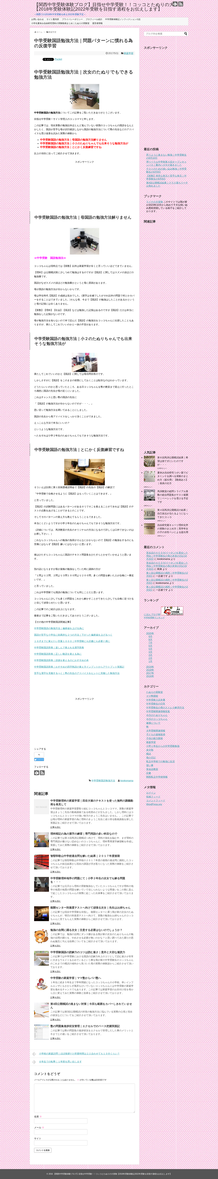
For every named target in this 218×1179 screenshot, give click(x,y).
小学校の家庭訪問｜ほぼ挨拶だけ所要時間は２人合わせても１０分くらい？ (79, 1053)
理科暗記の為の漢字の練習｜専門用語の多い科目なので (83, 833)
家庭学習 (128, 53)
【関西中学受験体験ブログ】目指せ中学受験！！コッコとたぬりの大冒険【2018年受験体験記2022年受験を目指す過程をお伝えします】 (108, 6)
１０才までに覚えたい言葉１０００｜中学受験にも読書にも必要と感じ (72, 641)
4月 (150, 652)
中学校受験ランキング (154, 617)
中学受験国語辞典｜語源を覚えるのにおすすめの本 (61, 660)
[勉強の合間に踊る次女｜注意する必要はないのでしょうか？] (41, 936)
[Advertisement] (84, 184)
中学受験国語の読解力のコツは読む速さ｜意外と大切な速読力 (87, 952)
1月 (150, 661)
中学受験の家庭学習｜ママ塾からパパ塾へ (75, 978)
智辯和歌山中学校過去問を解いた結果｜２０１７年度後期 (85, 855)
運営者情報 (97, 23)
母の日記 (151, 757)
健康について (153, 723)
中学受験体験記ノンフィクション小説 (122, 19)
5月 (150, 649)
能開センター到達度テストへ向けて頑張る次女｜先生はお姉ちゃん (90, 907)
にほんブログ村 (152, 614)
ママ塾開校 (152, 696)
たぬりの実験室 (154, 692)
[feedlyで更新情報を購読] (175, 3)
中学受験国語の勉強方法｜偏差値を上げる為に (59, 628)
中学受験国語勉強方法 (103, 780)
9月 (150, 636)
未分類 (149, 750)
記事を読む (55, 827)
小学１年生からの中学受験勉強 (162, 746)
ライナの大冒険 (154, 202)
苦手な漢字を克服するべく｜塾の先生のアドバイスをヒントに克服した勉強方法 (77, 673)
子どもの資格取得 (155, 734)
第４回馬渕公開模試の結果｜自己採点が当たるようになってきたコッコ (172, 513)
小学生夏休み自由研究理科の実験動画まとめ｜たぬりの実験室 (60, 23)
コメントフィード (155, 800)
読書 (148, 773)
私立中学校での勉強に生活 (160, 761)
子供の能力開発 (154, 738)
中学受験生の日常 (155, 703)
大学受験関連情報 (155, 730)
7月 (150, 642)
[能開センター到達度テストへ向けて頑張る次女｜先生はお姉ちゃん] (41, 913)
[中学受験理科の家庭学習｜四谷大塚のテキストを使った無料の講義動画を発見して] (41, 806)
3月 (150, 655)
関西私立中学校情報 (157, 777)
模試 (148, 754)
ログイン (151, 793)
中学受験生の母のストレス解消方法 (165, 707)
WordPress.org (154, 804)
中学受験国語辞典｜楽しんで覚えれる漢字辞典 (59, 647)
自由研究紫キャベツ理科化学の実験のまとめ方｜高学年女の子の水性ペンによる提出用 (172, 528)
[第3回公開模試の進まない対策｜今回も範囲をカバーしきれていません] (41, 1010)
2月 (150, 658)
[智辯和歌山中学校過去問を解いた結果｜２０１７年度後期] (41, 862)
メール (39, 1127)
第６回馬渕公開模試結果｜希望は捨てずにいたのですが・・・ (172, 461)
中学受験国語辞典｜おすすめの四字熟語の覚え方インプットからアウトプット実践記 (79, 667)
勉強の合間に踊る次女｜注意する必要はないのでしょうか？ (86, 930)
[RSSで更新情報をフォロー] (180, 3)
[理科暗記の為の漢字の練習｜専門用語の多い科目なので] (41, 839)
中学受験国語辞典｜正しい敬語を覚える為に (58, 654)
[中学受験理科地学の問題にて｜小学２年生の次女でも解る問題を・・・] (41, 884)
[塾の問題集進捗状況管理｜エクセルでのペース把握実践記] (41, 1032)
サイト (37, 1138)
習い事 (149, 765)
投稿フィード (153, 796)
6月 (150, 646)
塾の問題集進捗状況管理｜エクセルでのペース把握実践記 (85, 1026)
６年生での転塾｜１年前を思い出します (60, 1061)
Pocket (58, 59)
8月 (150, 639)
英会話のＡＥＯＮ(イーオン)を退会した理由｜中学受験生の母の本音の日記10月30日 (167, 556)
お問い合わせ (37, 19)
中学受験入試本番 (155, 700)
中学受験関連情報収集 (158, 711)
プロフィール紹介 (94, 19)
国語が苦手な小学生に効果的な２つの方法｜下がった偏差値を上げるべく (73, 635)
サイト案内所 (53, 19)
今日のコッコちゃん (157, 719)
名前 (38, 1116)
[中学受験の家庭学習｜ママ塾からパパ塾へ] (41, 984)
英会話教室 (152, 769)
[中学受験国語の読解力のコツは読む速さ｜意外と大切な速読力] (41, 958)
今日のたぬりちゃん (157, 715)
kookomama (126, 780)
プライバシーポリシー (72, 19)
